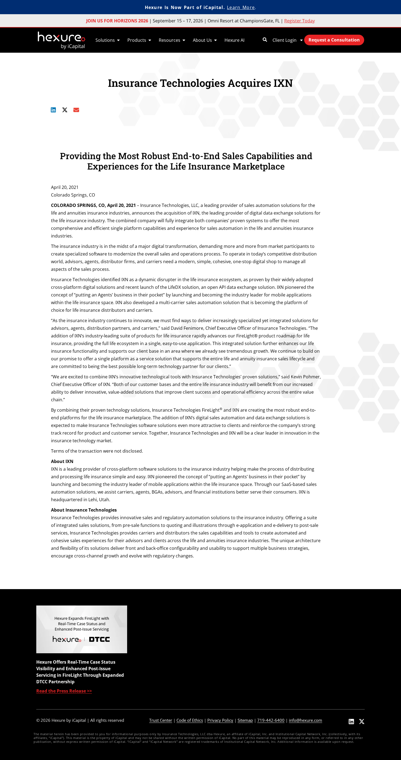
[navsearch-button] (265, 40)
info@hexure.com (305, 720)
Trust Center (160, 720)
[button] (53, 110)
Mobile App (157, 630)
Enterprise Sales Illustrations (175, 620)
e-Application (232, 650)
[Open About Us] (215, 40)
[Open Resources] (184, 40)
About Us (301, 620)
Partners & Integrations (316, 640)
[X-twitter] (362, 722)
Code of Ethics (189, 720)
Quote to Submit (163, 669)
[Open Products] (150, 40)
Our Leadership (308, 630)
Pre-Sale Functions (238, 620)
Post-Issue (229, 669)
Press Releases (307, 650)
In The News (304, 660)
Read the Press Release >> (64, 691)
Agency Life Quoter (165, 640)
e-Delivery (229, 660)
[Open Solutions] (118, 40)
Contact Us (303, 679)
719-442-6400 (271, 720)
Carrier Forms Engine (167, 650)
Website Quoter (162, 660)
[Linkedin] (351, 722)
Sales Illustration (236, 640)
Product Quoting (236, 630)
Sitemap (245, 720)
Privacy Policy (220, 720)
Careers (300, 669)
